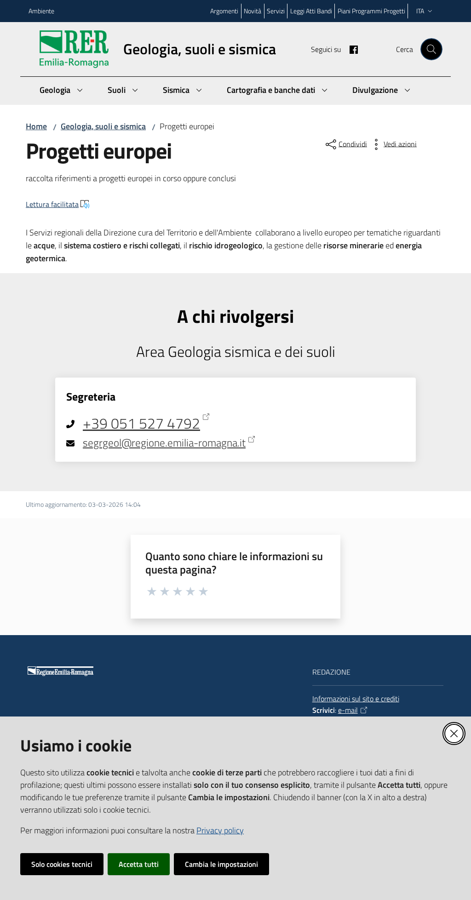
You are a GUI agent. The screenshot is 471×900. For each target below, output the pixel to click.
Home (36, 126)
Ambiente (41, 11)
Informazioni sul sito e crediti (355, 698)
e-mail (348, 710)
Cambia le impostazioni (221, 864)
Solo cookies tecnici (61, 864)
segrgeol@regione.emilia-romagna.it (164, 443)
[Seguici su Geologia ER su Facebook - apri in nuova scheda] (350, 48)
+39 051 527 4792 (141, 424)
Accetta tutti (139, 864)
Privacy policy (220, 830)
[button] (431, 49)
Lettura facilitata (52, 204)
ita (420, 11)
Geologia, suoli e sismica (103, 126)
